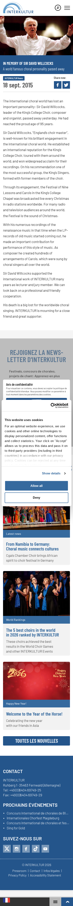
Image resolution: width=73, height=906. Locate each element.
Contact (35, 871)
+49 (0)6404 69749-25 (25, 790)
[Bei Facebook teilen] (57, 85)
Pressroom (19, 871)
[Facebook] (26, 849)
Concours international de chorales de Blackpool (38, 813)
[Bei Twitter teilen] (66, 85)
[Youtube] (45, 849)
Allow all (36, 485)
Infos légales (52, 871)
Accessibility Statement (45, 875)
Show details (51, 473)
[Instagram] (16, 849)
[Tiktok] (36, 849)
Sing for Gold (16, 828)
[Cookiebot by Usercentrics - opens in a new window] (51, 405)
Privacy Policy (17, 875)
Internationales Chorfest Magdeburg (33, 818)
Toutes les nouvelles (36, 741)
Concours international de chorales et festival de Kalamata (38, 823)
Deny (36, 497)
